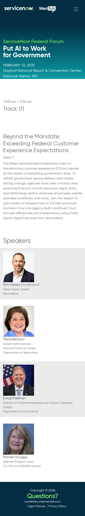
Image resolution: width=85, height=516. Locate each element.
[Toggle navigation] (76, 9)
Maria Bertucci (14, 339)
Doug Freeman (14, 398)
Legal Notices (36, 506)
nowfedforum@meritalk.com (42, 501)
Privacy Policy (57, 506)
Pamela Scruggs (15, 457)
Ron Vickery (11, 285)
